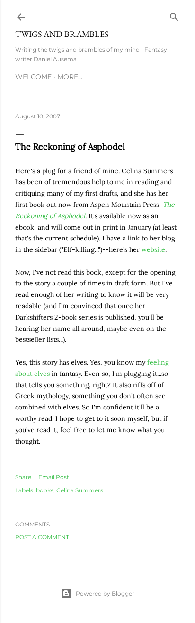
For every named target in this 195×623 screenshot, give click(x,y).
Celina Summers (79, 490)
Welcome (33, 76)
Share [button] (23, 477)
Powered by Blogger (105, 593)
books (44, 490)
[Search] (174, 15)
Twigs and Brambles (61, 33)
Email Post (53, 477)
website (153, 249)
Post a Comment (42, 537)
